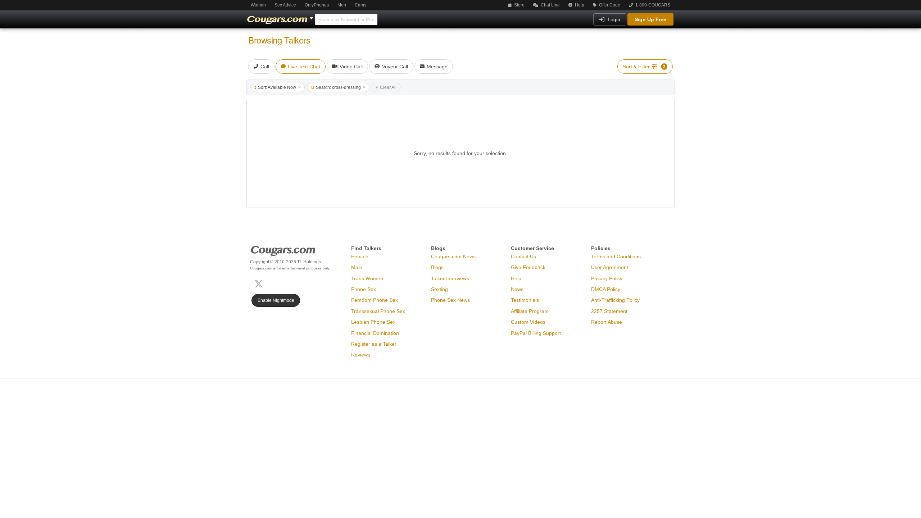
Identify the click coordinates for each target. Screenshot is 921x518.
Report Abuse (606, 322)
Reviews (360, 355)
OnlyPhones (317, 5)
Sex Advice (285, 5)
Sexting (439, 289)
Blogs (437, 267)
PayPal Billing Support (536, 333)
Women (258, 5)
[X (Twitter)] (260, 283)
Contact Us (523, 256)
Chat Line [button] (550, 5)
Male (356, 267)
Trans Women (367, 278)
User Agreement (609, 267)
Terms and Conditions (616, 256)
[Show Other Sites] (312, 16)
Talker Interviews (450, 278)
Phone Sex (363, 289)
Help (579, 5)
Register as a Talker (373, 344)
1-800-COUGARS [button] (652, 5)
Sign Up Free (650, 19)
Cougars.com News (453, 256)
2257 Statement (609, 311)
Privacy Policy (606, 278)
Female (359, 256)
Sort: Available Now (277, 87)
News (517, 289)
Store (519, 5)
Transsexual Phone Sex (378, 311)
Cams (360, 5)
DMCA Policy (605, 289)
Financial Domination (375, 333)
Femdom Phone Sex (374, 300)
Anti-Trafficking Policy (615, 300)
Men (341, 5)
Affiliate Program (530, 311)
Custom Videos (528, 322)
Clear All (388, 87)
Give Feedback (528, 267)
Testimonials (525, 300)
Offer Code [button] (609, 5)
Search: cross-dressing (338, 87)
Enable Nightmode (276, 300)
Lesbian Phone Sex (373, 322)
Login (613, 19)
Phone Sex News (450, 300)
